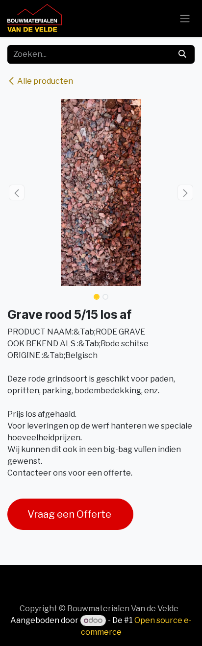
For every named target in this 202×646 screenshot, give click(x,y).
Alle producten (45, 81)
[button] (16, 192)
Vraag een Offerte (70, 514)
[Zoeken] (182, 54)
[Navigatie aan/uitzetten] (185, 19)
